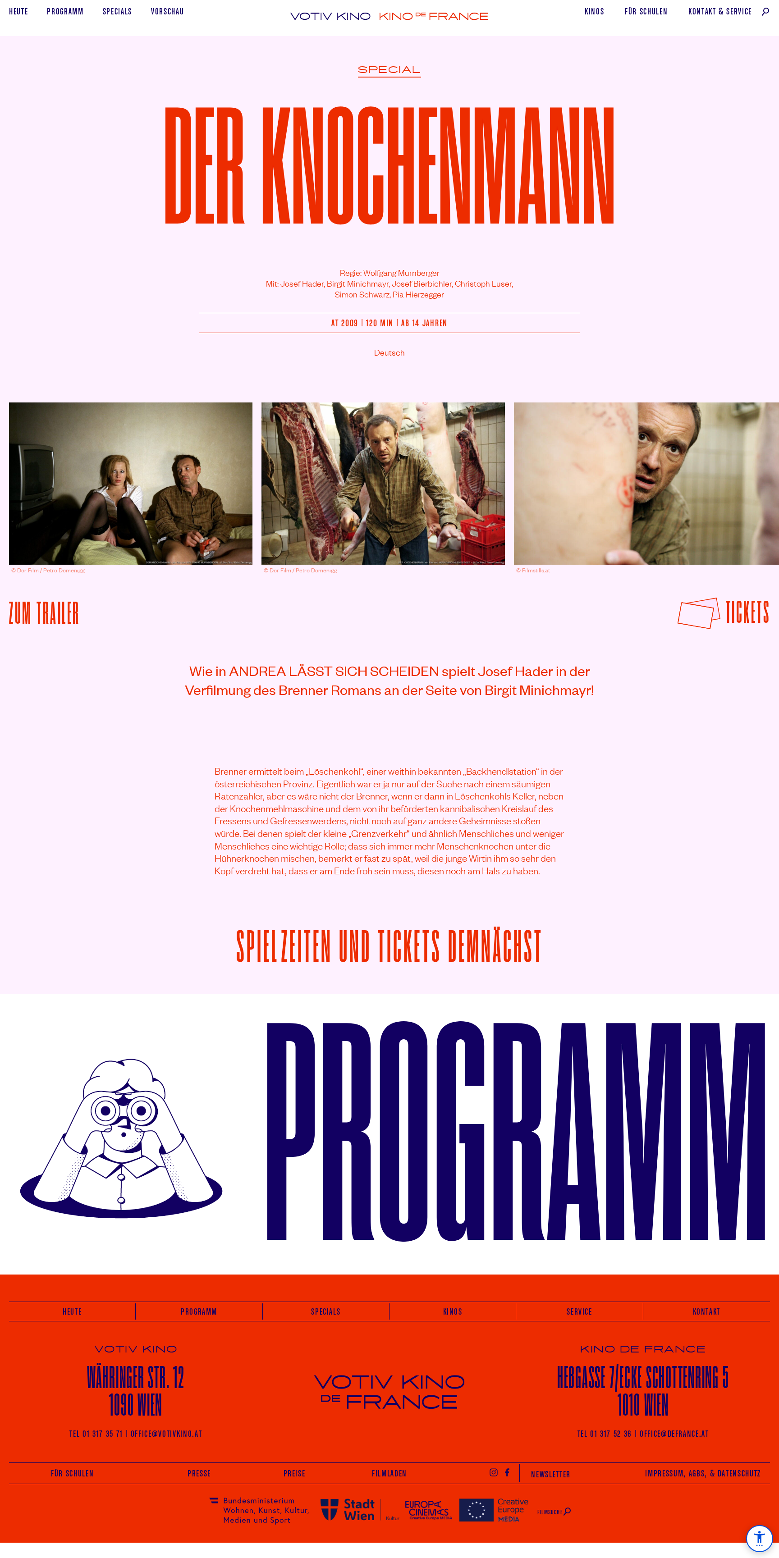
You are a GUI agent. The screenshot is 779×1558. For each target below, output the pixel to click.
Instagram (494, 1472)
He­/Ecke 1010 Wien (643, 1391)
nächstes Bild (748, 476)
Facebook (508, 1472)
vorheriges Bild (33, 476)
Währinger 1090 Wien (136, 1391)
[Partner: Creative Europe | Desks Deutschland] (493, 1509)
